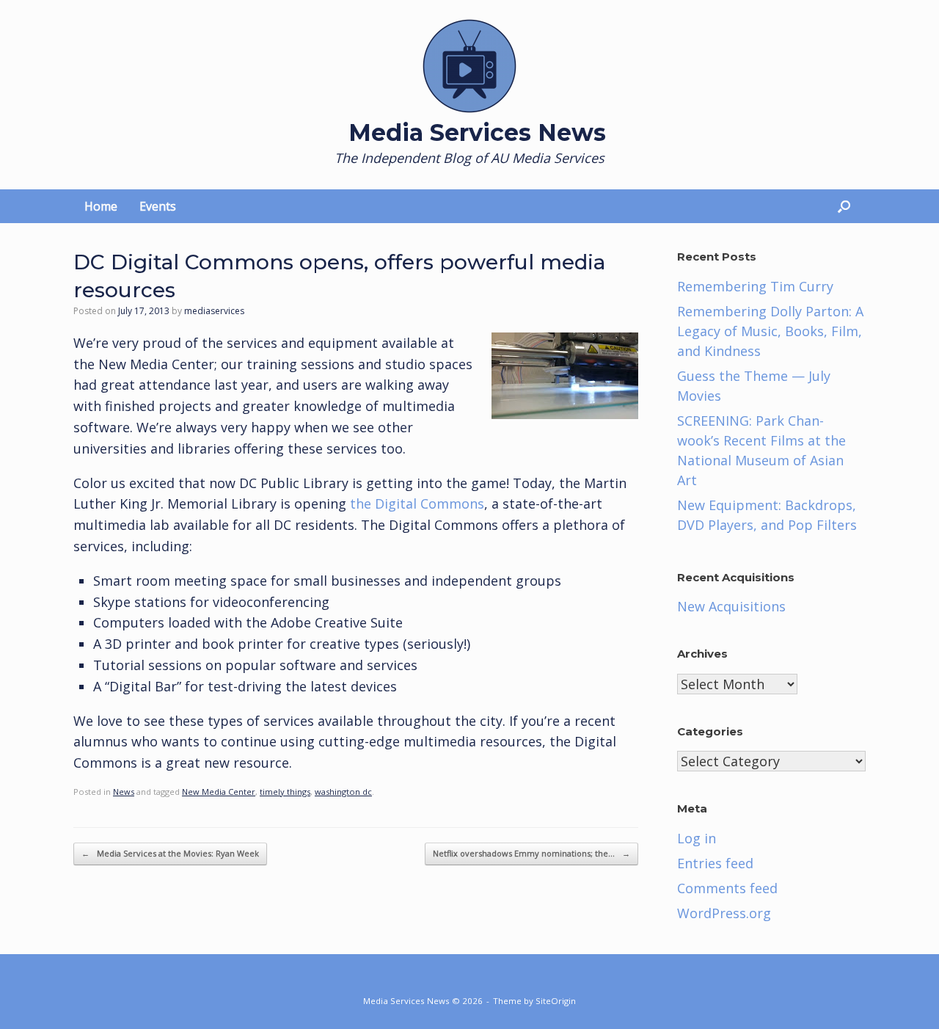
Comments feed (727, 888)
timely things (285, 791)
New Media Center (218, 791)
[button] (844, 206)
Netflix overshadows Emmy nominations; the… (531, 853)
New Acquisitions (731, 606)
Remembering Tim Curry (755, 286)
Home (100, 206)
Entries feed (715, 863)
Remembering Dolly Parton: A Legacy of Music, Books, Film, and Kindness (770, 331)
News (123, 791)
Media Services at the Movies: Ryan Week (170, 853)
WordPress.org (724, 913)
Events (157, 206)
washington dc (343, 791)
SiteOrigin (556, 1000)
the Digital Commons (417, 503)
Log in (696, 838)
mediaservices (214, 311)
